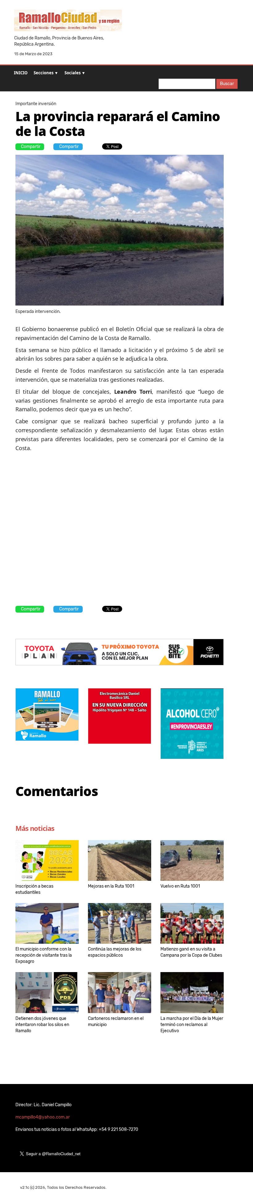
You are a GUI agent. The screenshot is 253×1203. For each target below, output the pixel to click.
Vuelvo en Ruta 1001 (180, 886)
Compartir (30, 146)
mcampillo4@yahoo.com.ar (42, 1117)
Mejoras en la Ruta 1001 (111, 886)
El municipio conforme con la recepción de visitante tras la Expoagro (43, 955)
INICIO (20, 73)
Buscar (227, 83)
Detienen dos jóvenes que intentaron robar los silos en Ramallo (42, 1024)
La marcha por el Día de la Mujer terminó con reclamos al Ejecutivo (191, 1024)
